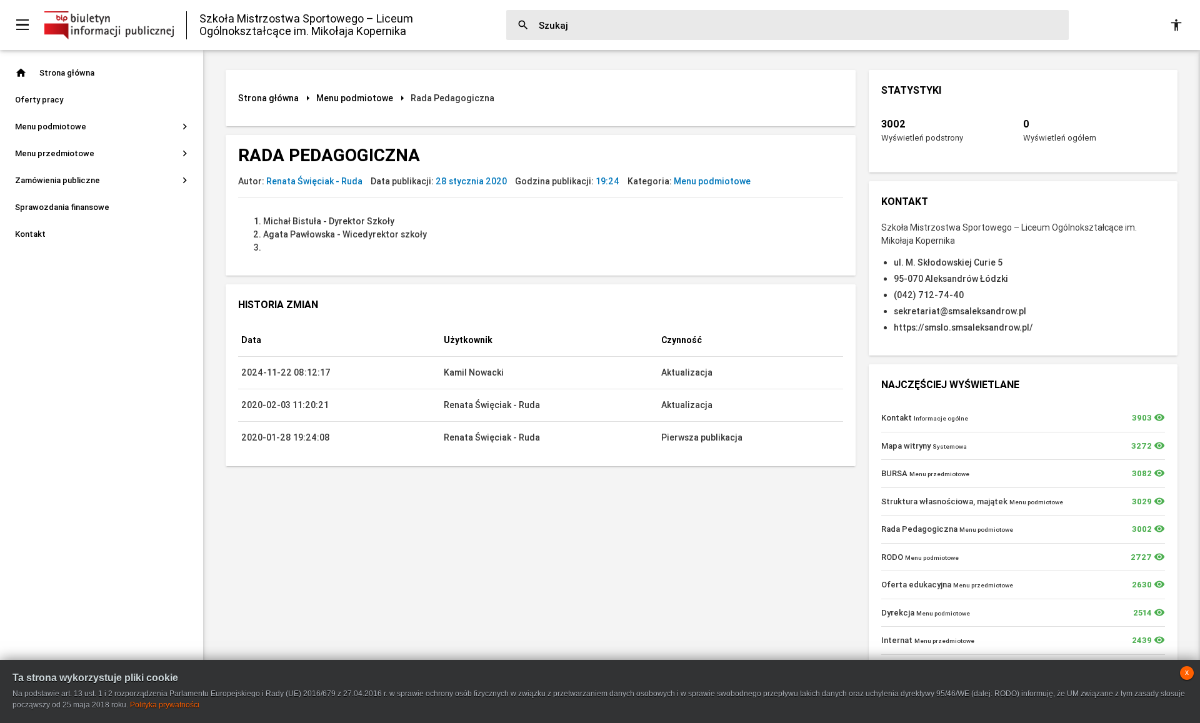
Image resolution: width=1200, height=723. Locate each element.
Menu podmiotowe (103, 126)
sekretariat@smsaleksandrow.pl (960, 311)
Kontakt (30, 234)
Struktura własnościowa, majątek (972, 501)
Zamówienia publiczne (103, 180)
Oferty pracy (39, 99)
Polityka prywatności (164, 705)
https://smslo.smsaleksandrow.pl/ (963, 327)
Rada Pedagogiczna (947, 529)
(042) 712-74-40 (929, 295)
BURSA (925, 473)
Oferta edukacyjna (947, 584)
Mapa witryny (924, 446)
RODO (920, 557)
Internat (927, 640)
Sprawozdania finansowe (62, 207)
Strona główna (54, 73)
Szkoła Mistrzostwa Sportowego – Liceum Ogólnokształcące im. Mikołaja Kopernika (306, 24)
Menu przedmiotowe (103, 153)
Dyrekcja (925, 612)
